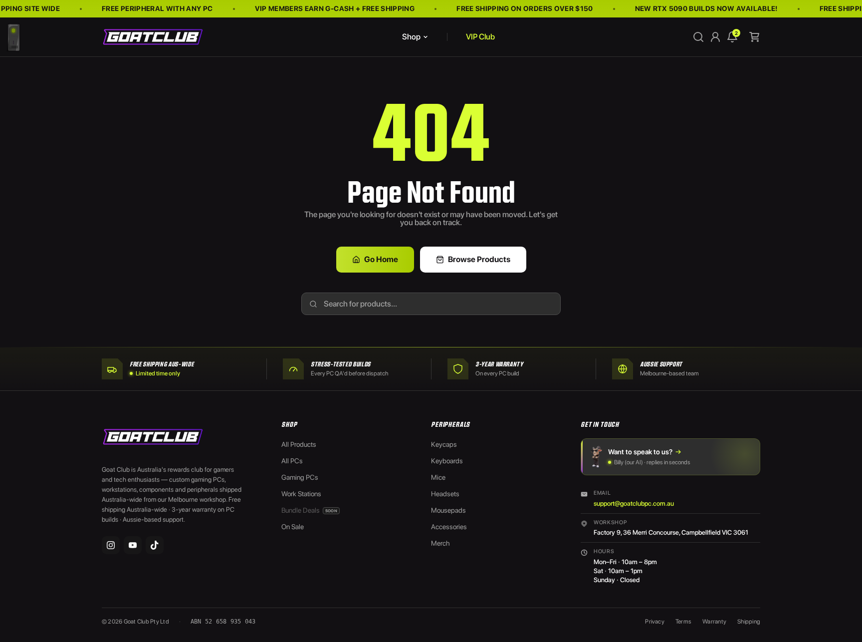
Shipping (748, 621)
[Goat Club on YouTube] (133, 545)
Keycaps (444, 444)
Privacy (654, 621)
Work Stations (301, 494)
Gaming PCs (299, 477)
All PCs (292, 461)
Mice (438, 477)
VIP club (480, 36)
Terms (683, 621)
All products (298, 444)
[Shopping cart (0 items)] (754, 37)
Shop (411, 36)
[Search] (698, 37)
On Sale (292, 527)
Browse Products (479, 259)
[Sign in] (715, 37)
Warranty (714, 621)
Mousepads (448, 510)
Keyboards (447, 461)
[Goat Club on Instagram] (111, 545)
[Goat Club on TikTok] (155, 545)
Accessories (449, 527)
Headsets (445, 494)
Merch (440, 543)
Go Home (381, 259)
